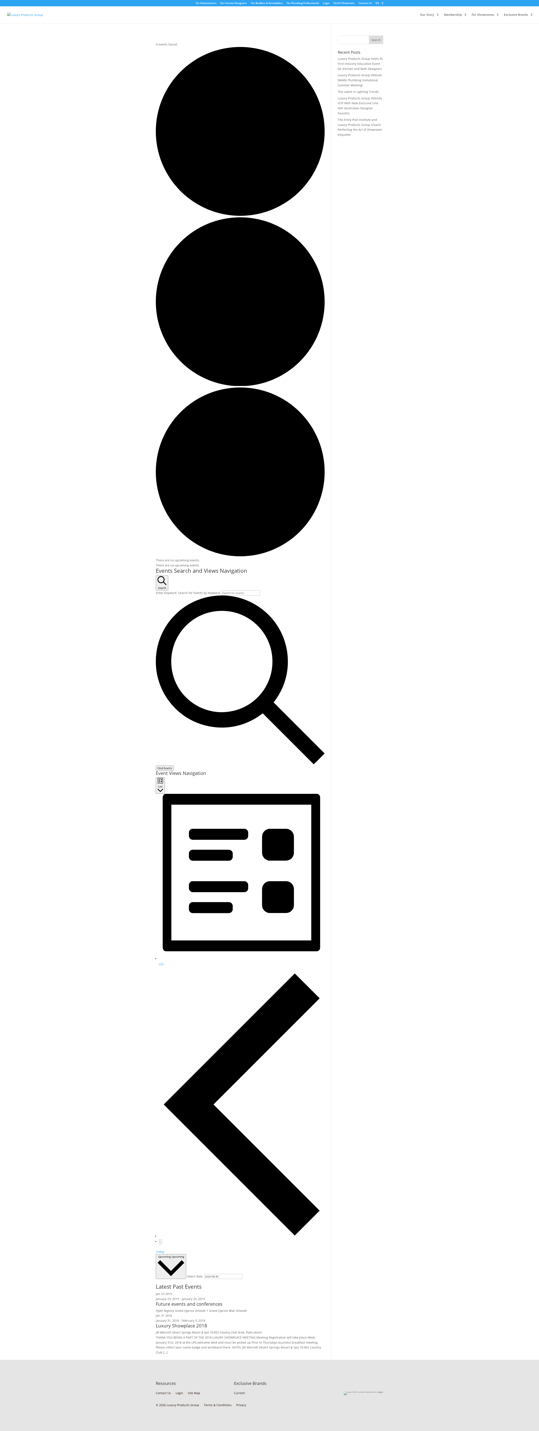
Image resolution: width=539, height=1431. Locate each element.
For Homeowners (206, 3)
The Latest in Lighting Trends (358, 92)
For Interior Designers (233, 3)
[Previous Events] (242, 1236)
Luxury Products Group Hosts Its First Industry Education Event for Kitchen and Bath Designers (360, 64)
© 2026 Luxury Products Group (177, 1406)
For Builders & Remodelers (267, 3)
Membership (453, 15)
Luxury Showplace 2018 (181, 1325)
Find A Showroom (344, 3)
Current (239, 1394)
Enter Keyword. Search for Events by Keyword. (189, 593)
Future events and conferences (189, 1304)
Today (160, 1252)
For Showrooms (483, 15)
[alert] (240, 560)
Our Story (427, 15)
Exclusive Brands (516, 15)
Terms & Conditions (218, 1406)
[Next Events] (160, 1241)
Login (326, 3)
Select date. (195, 1276)
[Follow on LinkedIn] (379, 1404)
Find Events (164, 768)
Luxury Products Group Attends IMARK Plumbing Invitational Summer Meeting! (360, 80)
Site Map (194, 1394)
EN (377, 3)
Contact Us (365, 3)
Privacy (241, 1406)
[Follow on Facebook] (371, 1404)
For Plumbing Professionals (303, 3)
